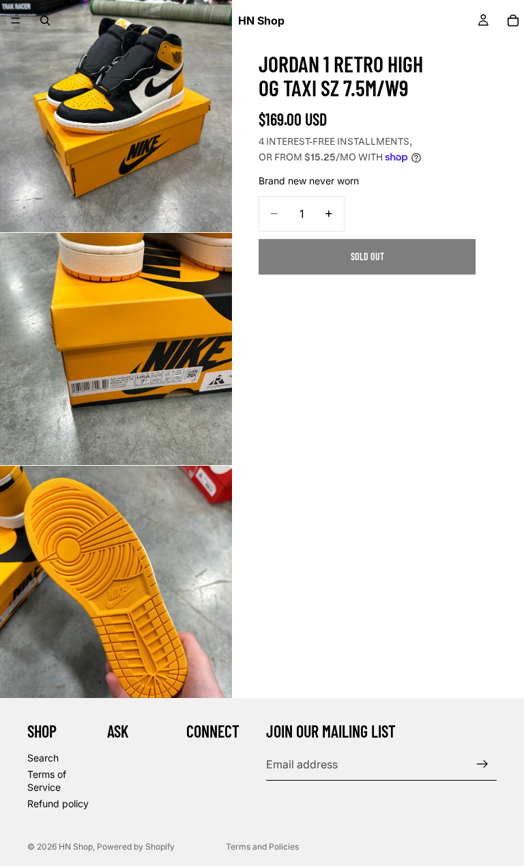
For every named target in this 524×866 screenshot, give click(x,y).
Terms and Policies (262, 846)
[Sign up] (482, 764)
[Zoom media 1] (116, 116)
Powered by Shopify (136, 846)
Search (43, 758)
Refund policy (58, 803)
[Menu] (15, 20)
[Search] (45, 20)
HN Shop (76, 846)
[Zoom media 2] (116, 349)
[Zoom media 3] (116, 582)
